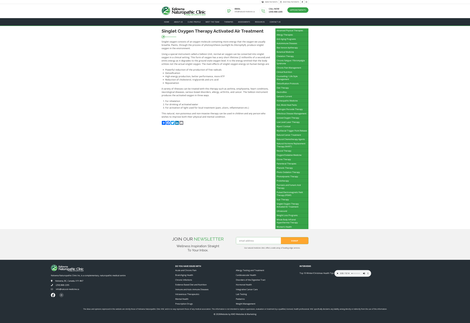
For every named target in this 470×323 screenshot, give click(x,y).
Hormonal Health (244, 284)
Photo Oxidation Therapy (288, 172)
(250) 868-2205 (275, 11)
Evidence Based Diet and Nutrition (191, 284)
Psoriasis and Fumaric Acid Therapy (289, 186)
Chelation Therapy (285, 56)
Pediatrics (240, 299)
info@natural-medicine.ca (245, 11)
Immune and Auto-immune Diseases (192, 289)
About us (178, 22)
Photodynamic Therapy (287, 176)
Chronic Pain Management (289, 67)
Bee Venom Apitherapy (287, 47)
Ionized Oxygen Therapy (288, 117)
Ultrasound (282, 211)
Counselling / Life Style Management (287, 78)
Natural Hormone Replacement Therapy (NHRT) (291, 145)
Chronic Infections (183, 280)
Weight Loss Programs (287, 215)
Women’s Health (284, 226)
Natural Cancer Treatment (289, 135)
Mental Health (181, 299)
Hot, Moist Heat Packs (287, 105)
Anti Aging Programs (286, 39)
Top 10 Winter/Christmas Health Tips (317, 273)
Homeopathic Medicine (287, 100)
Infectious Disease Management (291, 113)
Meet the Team (212, 22)
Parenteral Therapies (286, 163)
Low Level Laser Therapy (288, 122)
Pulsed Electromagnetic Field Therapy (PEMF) (290, 194)
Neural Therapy (284, 150)
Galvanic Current (284, 96)
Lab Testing (241, 294)
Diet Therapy (283, 87)
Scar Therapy (283, 199)
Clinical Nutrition (284, 72)
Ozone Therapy (284, 159)
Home (166, 22)
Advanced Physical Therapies (290, 30)
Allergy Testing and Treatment (250, 270)
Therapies (228, 22)
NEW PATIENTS (271, 2)
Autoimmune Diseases (287, 43)
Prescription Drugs (184, 303)
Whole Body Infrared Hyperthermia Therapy (287, 221)
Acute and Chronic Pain (185, 270)
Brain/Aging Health (184, 275)
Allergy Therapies (285, 34)
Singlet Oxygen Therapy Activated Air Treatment (288, 205)
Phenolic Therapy (285, 168)
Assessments (244, 22)
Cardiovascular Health (246, 275)
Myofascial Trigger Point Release (292, 130)
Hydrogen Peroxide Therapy (290, 109)
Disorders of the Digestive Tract (250, 280)
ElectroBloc (282, 92)
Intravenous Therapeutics (187, 294)
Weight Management (245, 303)
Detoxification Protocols (288, 83)
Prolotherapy (283, 180)
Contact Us (275, 22)
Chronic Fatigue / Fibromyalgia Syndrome (291, 62)
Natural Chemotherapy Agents (291, 139)
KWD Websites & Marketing (243, 314)
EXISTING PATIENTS (291, 2)
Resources (260, 22)
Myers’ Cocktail (283, 126)
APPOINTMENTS (298, 10)
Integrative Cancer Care (247, 289)
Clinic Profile (194, 22)
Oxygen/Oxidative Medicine (289, 155)
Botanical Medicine (285, 52)
